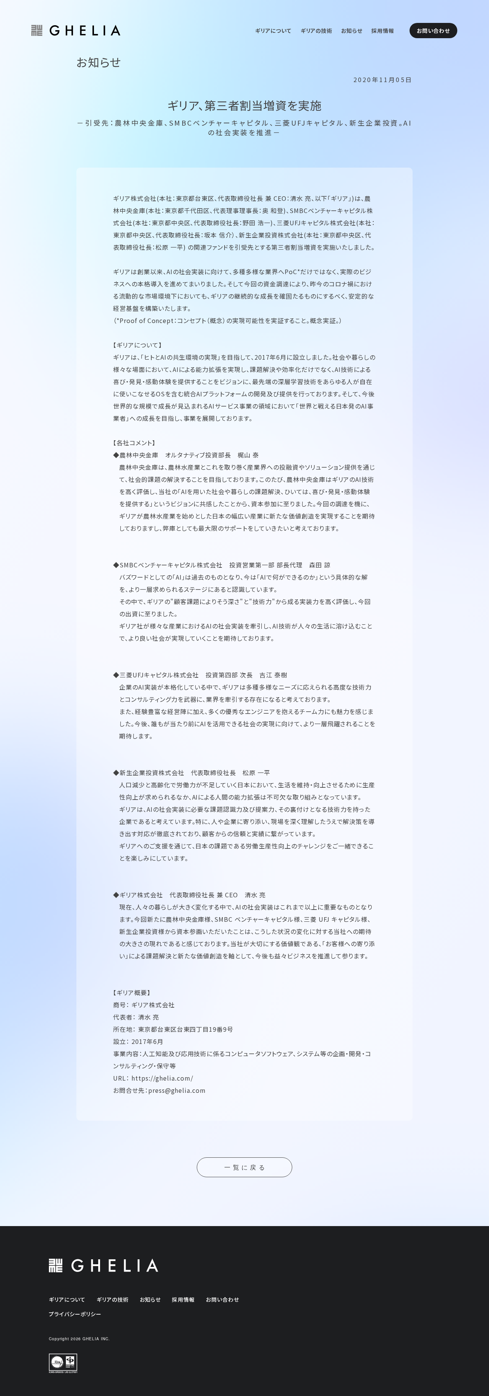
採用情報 (382, 30)
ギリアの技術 (317, 30)
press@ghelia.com (177, 1090)
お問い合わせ (433, 30)
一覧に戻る (245, 1167)
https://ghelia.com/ (162, 1078)
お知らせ (352, 30)
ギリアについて (273, 30)
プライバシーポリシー (75, 1314)
